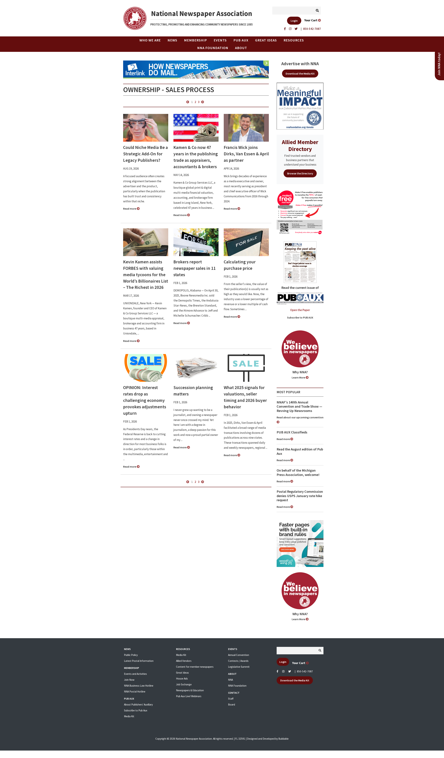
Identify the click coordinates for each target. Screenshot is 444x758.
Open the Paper (300, 310)
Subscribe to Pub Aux (135, 710)
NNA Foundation (212, 48)
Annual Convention (238, 655)
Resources (294, 40)
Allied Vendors (183, 660)
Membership (195, 40)
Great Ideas (266, 40)
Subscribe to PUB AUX (300, 317)
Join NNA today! (439, 64)
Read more (130, 208)
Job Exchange (184, 684)
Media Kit (129, 716)
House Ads (182, 678)
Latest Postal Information (138, 660)
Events (220, 40)
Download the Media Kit (300, 73)
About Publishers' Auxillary (138, 704)
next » (202, 102)
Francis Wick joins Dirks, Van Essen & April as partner (246, 154)
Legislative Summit (239, 666)
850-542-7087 (305, 671)
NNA (230, 679)
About (241, 48)
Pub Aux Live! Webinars (188, 696)
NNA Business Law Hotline (138, 685)
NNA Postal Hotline (134, 691)
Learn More (299, 377)
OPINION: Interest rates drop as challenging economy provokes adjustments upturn (144, 400)
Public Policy (131, 655)
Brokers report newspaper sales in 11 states (194, 268)
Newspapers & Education (190, 690)
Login (294, 20)
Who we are (150, 40)
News (172, 40)
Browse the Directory (300, 173)
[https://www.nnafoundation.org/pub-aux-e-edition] (300, 262)
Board (231, 704)
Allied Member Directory (300, 145)
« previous (187, 102)
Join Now (129, 679)
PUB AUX (240, 40)
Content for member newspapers (195, 666)
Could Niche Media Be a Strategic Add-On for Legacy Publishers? (145, 154)
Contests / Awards (238, 660)
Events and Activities (135, 673)
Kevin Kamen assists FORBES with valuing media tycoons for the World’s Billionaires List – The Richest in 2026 (145, 274)
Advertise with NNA (300, 63)
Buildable (283, 738)
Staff (230, 698)
